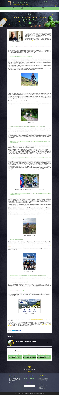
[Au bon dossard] (10, 3)
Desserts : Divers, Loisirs (43, 380)
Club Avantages (43, 9)
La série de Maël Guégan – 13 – (14, 356)
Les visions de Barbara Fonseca (28, 356)
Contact (40, 387)
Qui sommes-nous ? (42, 386)
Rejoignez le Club (44, 324)
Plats (22, 9)
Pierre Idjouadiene (35, 40)
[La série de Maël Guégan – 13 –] (15, 354)
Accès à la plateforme (43, 385)
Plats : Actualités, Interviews (43, 379)
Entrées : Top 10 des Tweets (43, 378)
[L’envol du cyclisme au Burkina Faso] (44, 354)
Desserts (31, 9)
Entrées (12, 9)
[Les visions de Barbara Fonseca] (29, 354)
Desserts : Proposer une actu (43, 381)
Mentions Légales (33, 393)
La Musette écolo (42, 388)
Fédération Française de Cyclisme (37, 319)
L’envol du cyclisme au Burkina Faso (43, 356)
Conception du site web (40, 393)
